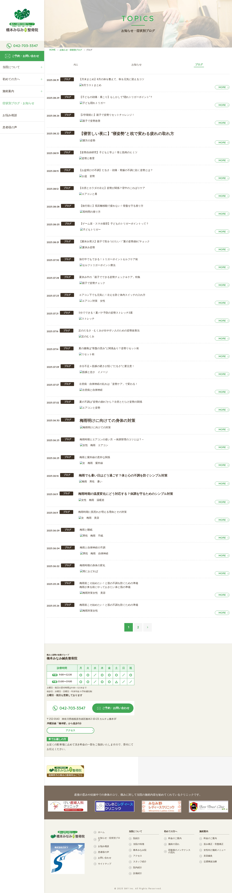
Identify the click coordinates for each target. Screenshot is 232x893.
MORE (222, 87)
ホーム (101, 832)
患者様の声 (103, 852)
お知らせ (136, 64)
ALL (76, 64)
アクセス (70, 730)
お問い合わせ (104, 858)
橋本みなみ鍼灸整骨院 (22, 20)
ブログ (199, 64)
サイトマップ (104, 864)
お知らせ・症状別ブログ (109, 839)
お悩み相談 (103, 846)
